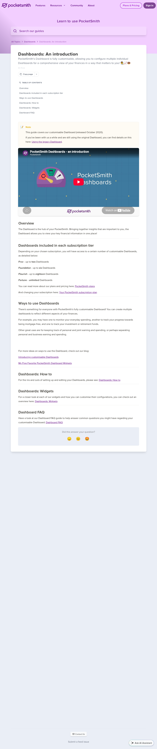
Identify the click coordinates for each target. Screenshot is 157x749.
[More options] (36, 74)
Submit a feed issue (78, 741)
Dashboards (30, 41)
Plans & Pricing (131, 5)
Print (23, 68)
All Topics (15, 41)
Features (40, 5)
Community (77, 5)
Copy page (28, 74)
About (91, 5)
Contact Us (80, 734)
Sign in (149, 5)
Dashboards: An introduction (52, 41)
